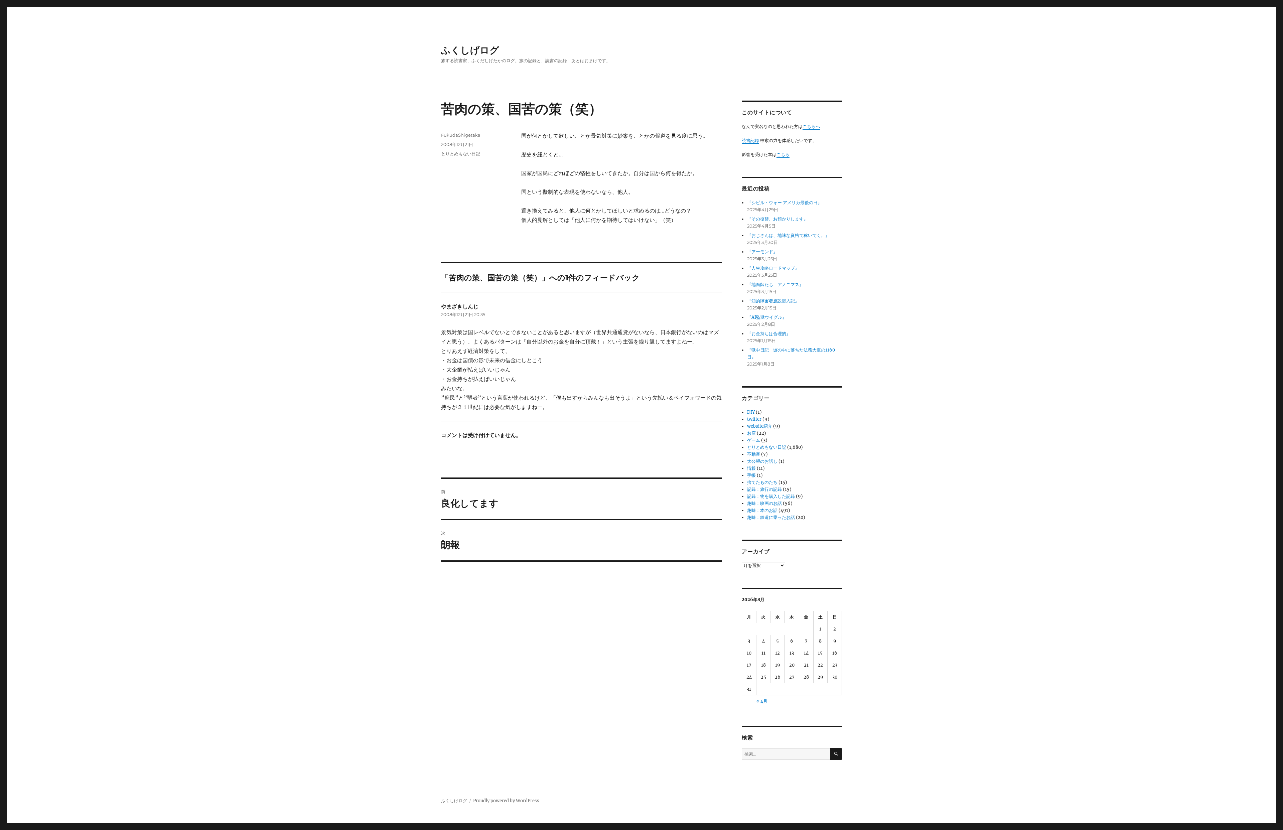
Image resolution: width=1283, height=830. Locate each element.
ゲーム (753, 440)
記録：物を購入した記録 (771, 496)
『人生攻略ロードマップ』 (773, 268)
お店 (751, 433)
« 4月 (761, 701)
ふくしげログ (470, 50)
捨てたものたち (762, 482)
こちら (783, 154)
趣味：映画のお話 (764, 503)
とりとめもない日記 (460, 153)
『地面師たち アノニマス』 (775, 284)
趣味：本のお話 (762, 510)
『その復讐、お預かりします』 (777, 219)
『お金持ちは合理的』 (769, 333)
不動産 (753, 454)
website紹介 (759, 426)
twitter (754, 419)
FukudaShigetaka (460, 135)
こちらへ (811, 126)
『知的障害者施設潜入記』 (773, 301)
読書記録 (750, 140)
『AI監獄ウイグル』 (767, 317)
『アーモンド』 (762, 252)
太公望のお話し (762, 461)
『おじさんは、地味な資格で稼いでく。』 (788, 235)
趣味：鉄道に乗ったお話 (771, 517)
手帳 (751, 475)
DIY (751, 412)
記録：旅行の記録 (764, 489)
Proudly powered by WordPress (506, 801)
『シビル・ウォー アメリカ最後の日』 (784, 202)
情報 (751, 468)
